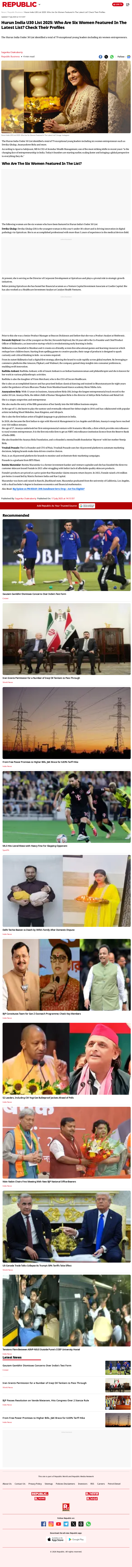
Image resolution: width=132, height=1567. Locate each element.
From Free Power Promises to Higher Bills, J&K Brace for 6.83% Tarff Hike (40, 762)
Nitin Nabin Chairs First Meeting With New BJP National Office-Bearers (39, 1181)
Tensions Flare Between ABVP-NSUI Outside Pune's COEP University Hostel (41, 1349)
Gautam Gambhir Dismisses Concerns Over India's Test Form (34, 594)
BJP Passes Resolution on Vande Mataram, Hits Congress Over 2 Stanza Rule (46, 1400)
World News (8, 682)
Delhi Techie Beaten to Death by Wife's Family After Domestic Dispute (38, 930)
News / (4, 12)
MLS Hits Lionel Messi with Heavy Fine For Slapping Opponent (35, 846)
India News (7, 766)
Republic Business (10, 56)
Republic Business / (16, 12)
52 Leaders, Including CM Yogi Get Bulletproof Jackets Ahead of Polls (38, 1097)
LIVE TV (119, 4)
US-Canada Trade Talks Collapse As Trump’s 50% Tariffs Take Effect (37, 1265)
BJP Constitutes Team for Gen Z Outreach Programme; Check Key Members (42, 1013)
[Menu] (126, 4)
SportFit (6, 850)
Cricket (5, 598)
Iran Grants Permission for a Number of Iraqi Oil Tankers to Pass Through (41, 678)
